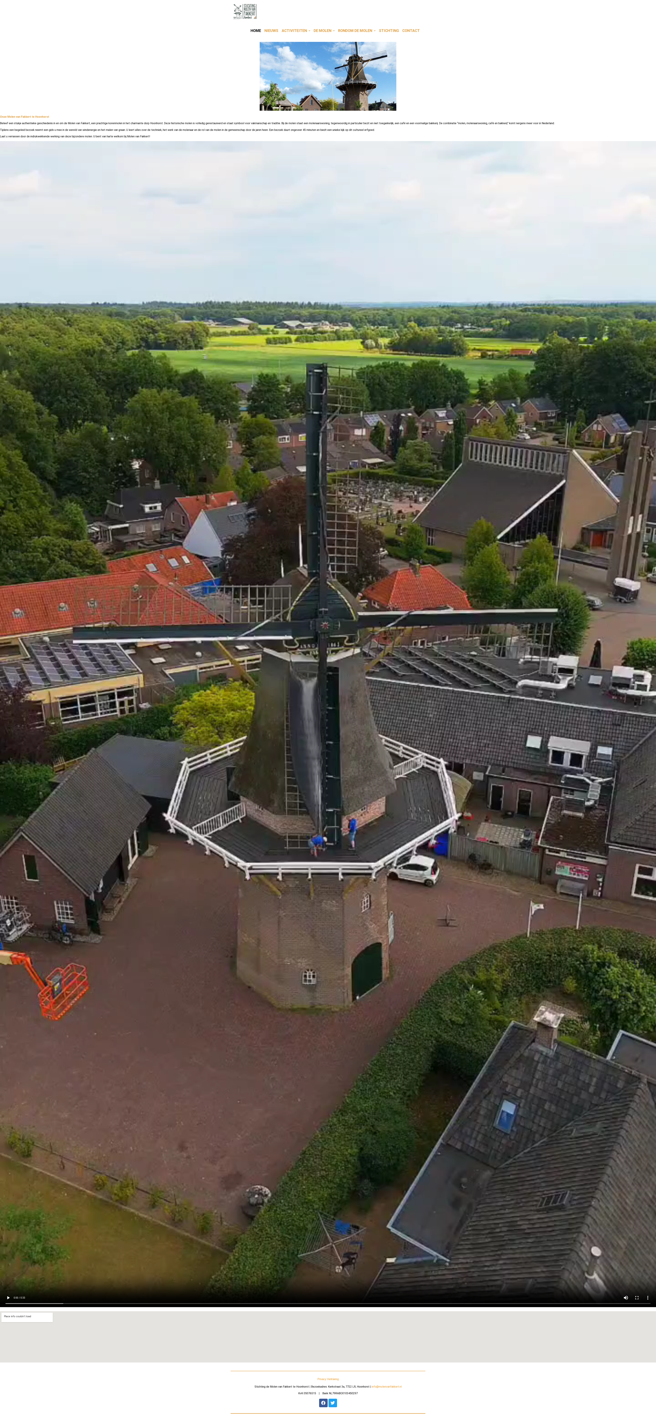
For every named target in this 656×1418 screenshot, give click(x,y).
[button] (296, 30)
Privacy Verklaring (328, 1379)
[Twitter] (333, 1403)
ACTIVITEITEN (294, 31)
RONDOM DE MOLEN (355, 31)
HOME (256, 31)
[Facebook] (323, 1403)
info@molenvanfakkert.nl (387, 1386)
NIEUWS (271, 31)
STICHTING (389, 31)
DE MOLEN (322, 31)
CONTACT (411, 31)
